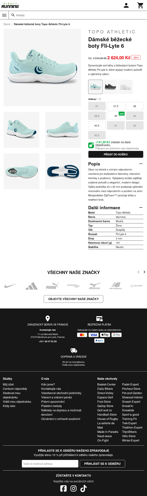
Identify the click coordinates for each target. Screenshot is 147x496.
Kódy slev (9, 406)
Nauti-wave (104, 436)
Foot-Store (104, 401)
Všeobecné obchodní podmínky (61, 393)
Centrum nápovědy (15, 389)
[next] (144, 272)
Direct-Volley (105, 393)
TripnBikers (129, 432)
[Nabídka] (4, 15)
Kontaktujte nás (48, 329)
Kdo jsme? (48, 384)
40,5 (96, 125)
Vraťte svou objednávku (73, 364)
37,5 (115, 106)
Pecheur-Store (131, 389)
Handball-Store (107, 414)
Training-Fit (129, 419)
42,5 (96, 135)
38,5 (96, 116)
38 (134, 106)
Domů (7, 24)
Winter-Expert (130, 440)
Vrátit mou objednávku (17, 401)
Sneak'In (127, 406)
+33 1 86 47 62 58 (48, 341)
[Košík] (140, 5)
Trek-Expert (129, 423)
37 (96, 106)
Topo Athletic (112, 31)
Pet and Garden (132, 393)
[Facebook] (63, 489)
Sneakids (128, 410)
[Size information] (100, 99)
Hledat (20, 15)
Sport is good (130, 414)
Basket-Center (106, 384)
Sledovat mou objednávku (11, 395)
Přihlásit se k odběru (102, 464)
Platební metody (51, 406)
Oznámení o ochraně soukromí (60, 419)
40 (134, 116)
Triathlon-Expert (132, 427)
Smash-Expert (131, 401)
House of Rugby (107, 419)
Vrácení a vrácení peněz (56, 397)
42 (134, 125)
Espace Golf (105, 397)
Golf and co (104, 410)
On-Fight (102, 440)
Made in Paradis (107, 432)
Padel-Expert (130, 384)
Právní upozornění (53, 401)
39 (119, 115)
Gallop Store (105, 406)
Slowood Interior (132, 397)
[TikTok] (83, 489)
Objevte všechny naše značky (73, 299)
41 (115, 125)
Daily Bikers (105, 389)
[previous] (138, 272)
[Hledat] (13, 15)
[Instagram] (73, 489)
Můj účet (8, 384)
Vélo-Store (129, 436)
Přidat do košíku (116, 154)
